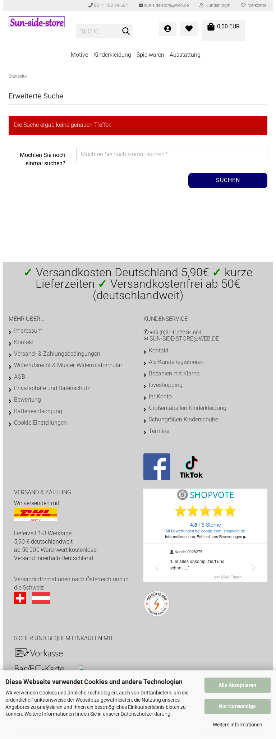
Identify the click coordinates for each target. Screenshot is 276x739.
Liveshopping (166, 385)
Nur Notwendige (237, 706)
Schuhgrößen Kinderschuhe (183, 419)
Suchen (228, 180)
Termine (159, 431)
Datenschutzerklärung (145, 714)
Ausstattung (185, 54)
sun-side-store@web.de (166, 5)
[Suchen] (126, 31)
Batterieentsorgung (38, 411)
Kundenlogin (216, 5)
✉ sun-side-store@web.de (181, 338)
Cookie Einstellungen (40, 422)
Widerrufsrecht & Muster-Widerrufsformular (68, 365)
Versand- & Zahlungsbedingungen (57, 353)
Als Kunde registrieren (176, 362)
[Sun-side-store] (37, 28)
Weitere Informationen (237, 725)
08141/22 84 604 (110, 5)
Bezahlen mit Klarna (174, 373)
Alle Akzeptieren (237, 685)
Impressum (28, 330)
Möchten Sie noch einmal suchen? (42, 159)
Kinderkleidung (112, 54)
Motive (79, 54)
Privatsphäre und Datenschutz (52, 388)
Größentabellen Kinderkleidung (187, 408)
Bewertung (27, 399)
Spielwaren (150, 54)
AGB (19, 376)
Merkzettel (256, 5)
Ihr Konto (160, 396)
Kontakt (24, 342)
